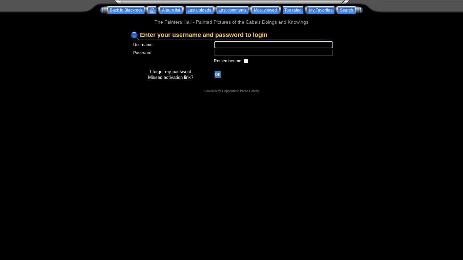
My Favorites (321, 10)
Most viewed (265, 10)
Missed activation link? (170, 77)
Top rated (293, 10)
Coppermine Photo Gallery (240, 91)
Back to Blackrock (126, 10)
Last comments (232, 10)
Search (346, 10)
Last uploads (199, 10)
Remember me (228, 61)
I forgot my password (170, 71)
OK (217, 74)
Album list (171, 10)
